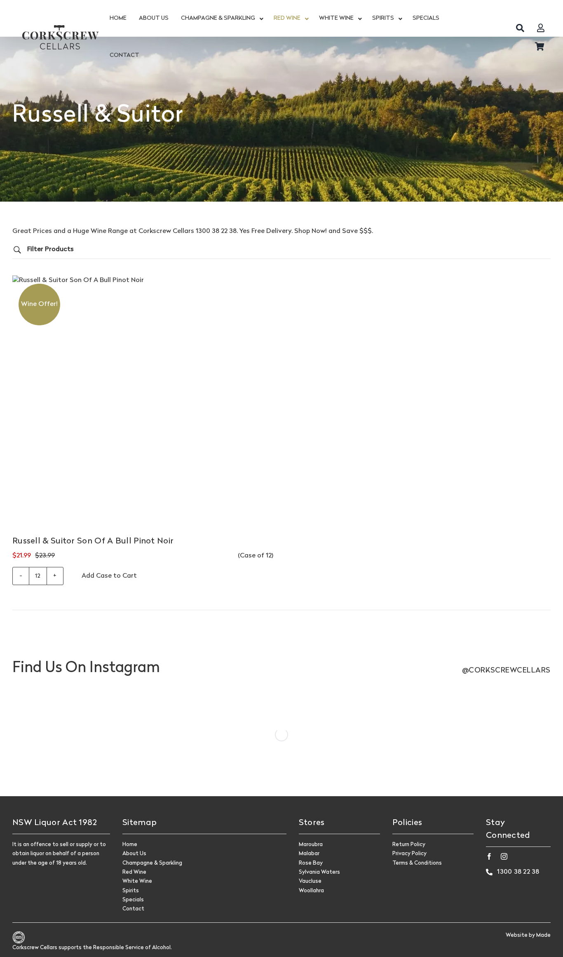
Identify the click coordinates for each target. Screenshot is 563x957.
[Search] (520, 28)
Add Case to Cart (109, 576)
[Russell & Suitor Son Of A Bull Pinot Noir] (142, 405)
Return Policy (408, 844)
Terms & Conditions (417, 863)
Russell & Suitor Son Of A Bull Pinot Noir (93, 541)
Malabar (309, 853)
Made (543, 935)
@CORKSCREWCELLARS (506, 671)
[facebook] (489, 856)
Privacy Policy (409, 853)
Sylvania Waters (319, 872)
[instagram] (504, 856)
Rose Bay (311, 863)
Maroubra (311, 844)
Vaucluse (310, 881)
